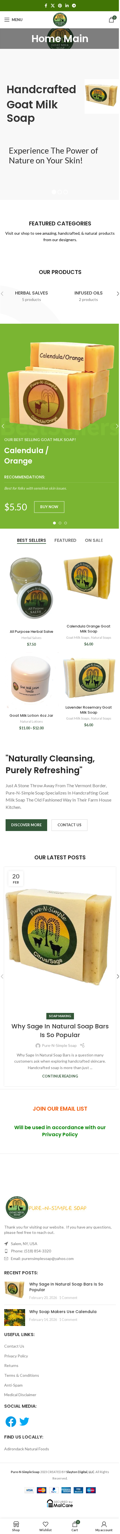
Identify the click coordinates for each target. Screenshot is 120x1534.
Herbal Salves (31, 638)
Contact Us (14, 1346)
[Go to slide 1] (54, 523)
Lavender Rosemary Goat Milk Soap (89, 710)
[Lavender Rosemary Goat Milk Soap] (88, 677)
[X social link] (52, 6)
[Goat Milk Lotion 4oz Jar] (31, 681)
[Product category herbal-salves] (31, 293)
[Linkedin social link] (67, 6)
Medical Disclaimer (20, 1394)
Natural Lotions (31, 721)
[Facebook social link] (45, 6)
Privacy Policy (16, 1355)
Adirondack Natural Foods (26, 1448)
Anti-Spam (13, 1385)
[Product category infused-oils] (88, 293)
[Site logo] (60, 19)
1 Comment (68, 1298)
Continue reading (60, 1076)
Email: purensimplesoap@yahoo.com (42, 1258)
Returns (11, 1365)
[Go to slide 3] (65, 523)
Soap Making (60, 1016)
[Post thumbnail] (14, 1291)
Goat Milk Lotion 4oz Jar (31, 715)
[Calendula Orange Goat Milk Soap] (88, 585)
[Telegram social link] (74, 6)
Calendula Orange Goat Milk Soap (89, 629)
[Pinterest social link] (60, 6)
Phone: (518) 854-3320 (31, 1250)
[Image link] (46, 1206)
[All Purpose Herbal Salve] (31, 588)
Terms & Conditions (21, 1375)
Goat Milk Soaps (78, 637)
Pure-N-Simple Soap (59, 1045)
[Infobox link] (60, 482)
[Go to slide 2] (60, 523)
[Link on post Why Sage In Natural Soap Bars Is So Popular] (60, 942)
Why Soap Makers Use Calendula (63, 1311)
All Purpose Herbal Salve (31, 631)
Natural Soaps (101, 637)
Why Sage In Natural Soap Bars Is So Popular (60, 1030)
